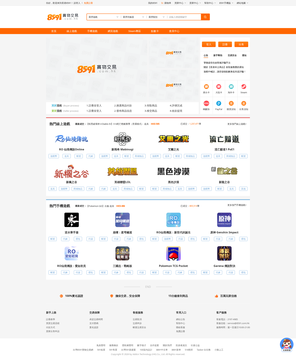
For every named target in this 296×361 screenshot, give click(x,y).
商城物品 (139, 156)
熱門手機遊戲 (60, 205)
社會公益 (195, 345)
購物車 (167, 2)
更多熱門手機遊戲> (236, 205)
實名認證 (93, 327)
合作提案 (154, 345)
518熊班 (189, 349)
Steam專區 (134, 31)
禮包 (78, 238)
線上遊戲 (72, 31)
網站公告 (180, 319)
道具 (66, 156)
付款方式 (50, 327)
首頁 (53, 31)
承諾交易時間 (96, 319)
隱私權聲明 (127, 345)
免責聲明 (100, 345)
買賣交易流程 (52, 323)
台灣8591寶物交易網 (83, 349)
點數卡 (155, 31)
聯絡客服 (180, 327)
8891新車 (176, 349)
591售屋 (113, 349)
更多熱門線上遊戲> (236, 123)
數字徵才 (141, 345)
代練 (90, 156)
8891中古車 (162, 349)
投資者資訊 (181, 345)
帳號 (78, 156)
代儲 (90, 238)
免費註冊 (88, 2)
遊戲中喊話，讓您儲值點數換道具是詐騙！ (225, 71)
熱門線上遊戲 (60, 123)
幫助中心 (180, 323)
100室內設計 (146, 349)
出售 (241, 44)
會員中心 (174, 31)
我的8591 (152, 2)
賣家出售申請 (52, 331)
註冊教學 (50, 319)
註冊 (225, 44)
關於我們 (167, 345)
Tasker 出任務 (204, 349)
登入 (208, 44)
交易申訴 (137, 323)
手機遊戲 (92, 31)
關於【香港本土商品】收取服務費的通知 (224, 67)
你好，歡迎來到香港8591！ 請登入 (63, 2)
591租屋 (101, 349)
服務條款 (113, 345)
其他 (243, 188)
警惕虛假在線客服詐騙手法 (217, 62)
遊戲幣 (53, 156)
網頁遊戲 (113, 31)
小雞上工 (218, 349)
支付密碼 (93, 323)
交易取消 (137, 319)
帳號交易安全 (139, 327)
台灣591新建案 (128, 349)
